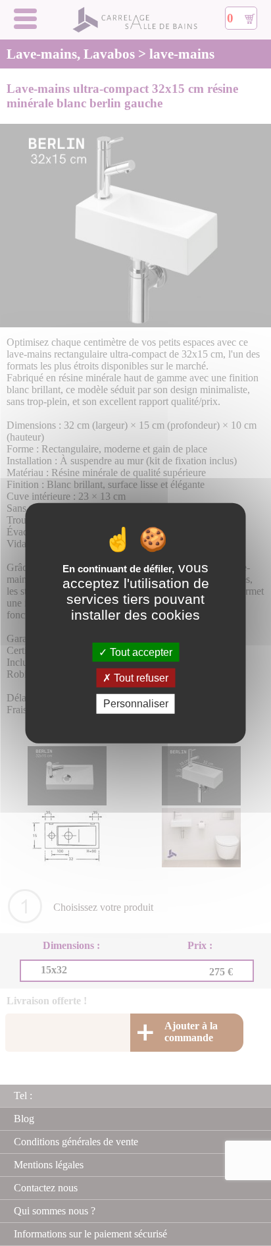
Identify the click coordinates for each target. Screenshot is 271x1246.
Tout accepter (139, 652)
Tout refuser (139, 678)
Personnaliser (135, 703)
